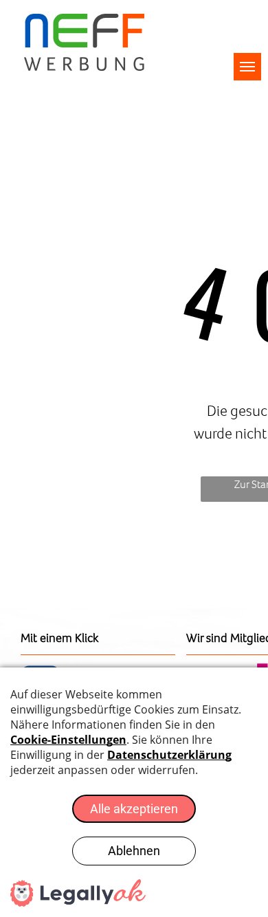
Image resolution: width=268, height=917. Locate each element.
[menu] (247, 66)
